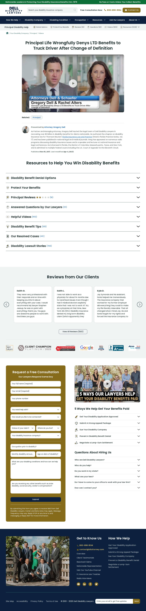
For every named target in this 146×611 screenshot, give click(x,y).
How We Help (12, 20)
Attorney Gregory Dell (54, 127)
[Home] (7, 33)
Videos (41, 33)
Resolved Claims (84, 562)
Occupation (80, 20)
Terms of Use (52, 601)
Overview (81, 553)
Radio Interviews (84, 578)
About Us (133, 20)
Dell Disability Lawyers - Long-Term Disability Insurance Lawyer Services (13, 10)
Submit (35, 499)
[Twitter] (96, 584)
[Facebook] (90, 584)
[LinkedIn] (84, 584)
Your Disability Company (19, 33)
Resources (98, 20)
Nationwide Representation (89, 566)
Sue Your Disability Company (121, 556)
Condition (59, 20)
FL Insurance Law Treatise (88, 574)
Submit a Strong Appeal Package (123, 552)
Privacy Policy (37, 601)
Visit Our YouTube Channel (89, 570)
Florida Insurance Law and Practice (77, 137)
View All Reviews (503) (73, 331)
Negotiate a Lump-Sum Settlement (118, 565)
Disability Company (34, 20)
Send (136, 601)
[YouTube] (78, 584)
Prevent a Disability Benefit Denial (123, 560)
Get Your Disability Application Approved (122, 546)
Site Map (10, 601)
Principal (33, 33)
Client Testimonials (85, 557)
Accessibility (22, 601)
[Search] (74, 10)
